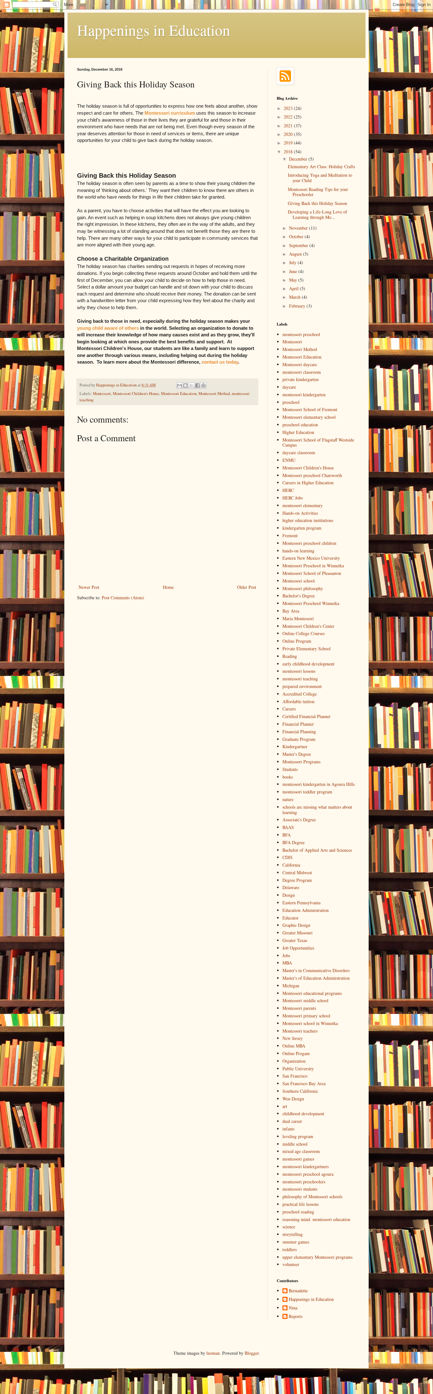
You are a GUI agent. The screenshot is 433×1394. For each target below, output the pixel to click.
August (296, 254)
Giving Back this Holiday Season (317, 203)
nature (288, 799)
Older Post (246, 587)
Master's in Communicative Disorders (316, 970)
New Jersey (292, 1038)
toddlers (289, 1249)
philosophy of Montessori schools (312, 1196)
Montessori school (298, 581)
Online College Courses (303, 633)
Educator (290, 918)
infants (288, 1129)
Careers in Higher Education (307, 483)
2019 (289, 143)
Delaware (290, 887)
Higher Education (298, 432)
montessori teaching (300, 679)
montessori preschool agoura (307, 1174)
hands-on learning (298, 551)
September (299, 245)
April (294, 288)
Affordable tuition (298, 701)
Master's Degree (296, 754)
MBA (287, 963)
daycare (289, 387)
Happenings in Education (153, 30)
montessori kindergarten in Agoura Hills (318, 784)
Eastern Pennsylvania (301, 903)
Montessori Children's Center (308, 626)
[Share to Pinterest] (203, 385)
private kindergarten (300, 379)
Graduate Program (298, 739)
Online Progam (296, 1053)
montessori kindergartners (305, 1166)
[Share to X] (191, 385)
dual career (292, 1121)
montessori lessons (298, 671)
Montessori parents (299, 1008)
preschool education (300, 425)
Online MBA (293, 1046)
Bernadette (298, 1291)
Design (288, 895)
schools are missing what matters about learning (317, 809)
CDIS (287, 857)
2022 (289, 117)
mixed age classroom (301, 1151)
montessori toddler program (307, 792)
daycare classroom (298, 452)
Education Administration (305, 910)
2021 (289, 126)
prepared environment (302, 686)
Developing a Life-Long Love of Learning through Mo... (317, 214)
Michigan (290, 986)
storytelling (292, 1234)
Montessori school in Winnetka (310, 1023)
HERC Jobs (292, 498)
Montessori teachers (300, 1031)
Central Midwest (297, 872)
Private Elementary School (306, 649)
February (298, 306)
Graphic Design (296, 925)
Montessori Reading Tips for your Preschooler (318, 192)
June (293, 271)
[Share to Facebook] (197, 385)
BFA (286, 835)
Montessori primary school (306, 1016)
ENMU (288, 460)
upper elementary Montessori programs (317, 1257)
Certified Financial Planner (306, 716)
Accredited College (299, 694)
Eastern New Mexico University (311, 558)
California (291, 865)
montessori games (298, 1159)
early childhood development (308, 664)
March (295, 297)
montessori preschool (301, 334)
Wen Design (293, 1099)
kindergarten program (301, 528)
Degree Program (297, 880)
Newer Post (89, 587)
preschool (291, 402)
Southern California (300, 1091)
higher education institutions (307, 520)
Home (168, 587)
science (288, 1227)
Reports (295, 1316)
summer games (295, 1242)
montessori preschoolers (303, 1182)
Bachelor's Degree (298, 596)
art (284, 1106)
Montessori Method (214, 393)
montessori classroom (301, 372)
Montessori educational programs (312, 993)
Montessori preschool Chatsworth (312, 475)
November (299, 228)
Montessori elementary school (309, 417)
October (297, 236)
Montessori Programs (301, 762)
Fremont (290, 535)
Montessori (102, 393)
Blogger (252, 1353)
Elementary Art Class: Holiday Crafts (321, 166)
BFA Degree (293, 842)
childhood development (303, 1114)
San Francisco (294, 1076)
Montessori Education (179, 393)
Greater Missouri (297, 933)
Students (290, 769)
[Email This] (179, 385)
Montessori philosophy (302, 588)
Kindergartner (294, 746)
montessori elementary (302, 505)
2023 (289, 108)
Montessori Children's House (136, 393)
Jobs (286, 955)
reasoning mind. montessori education (316, 1219)
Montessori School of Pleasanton (311, 573)
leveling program (297, 1136)
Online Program (296, 641)
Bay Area (290, 611)
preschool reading (298, 1212)
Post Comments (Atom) (123, 598)
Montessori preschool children (309, 543)
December (298, 159)
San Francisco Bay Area (304, 1083)
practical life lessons (300, 1204)
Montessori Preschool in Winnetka (313, 566)
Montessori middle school (305, 1000)
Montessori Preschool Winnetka (310, 603)
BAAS (288, 827)
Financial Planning (299, 732)
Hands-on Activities (300, 513)
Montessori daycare (299, 364)
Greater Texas (294, 940)
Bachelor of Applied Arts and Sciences (317, 850)
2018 (289, 152)
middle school (294, 1144)
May (293, 280)
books (287, 777)
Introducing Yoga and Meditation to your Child (320, 177)
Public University (298, 1069)
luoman (213, 1353)
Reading (289, 656)
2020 (289, 134)
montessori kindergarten (304, 394)
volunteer (290, 1264)
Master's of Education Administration (316, 978)
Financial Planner (298, 724)
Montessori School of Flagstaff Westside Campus (318, 442)
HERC (288, 490)
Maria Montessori (298, 618)
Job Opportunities (298, 948)
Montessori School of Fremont (309, 409)
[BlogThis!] (185, 385)
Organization (294, 1061)
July (293, 262)
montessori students (299, 1189)
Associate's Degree (299, 820)
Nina (293, 1308)
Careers (289, 709)
